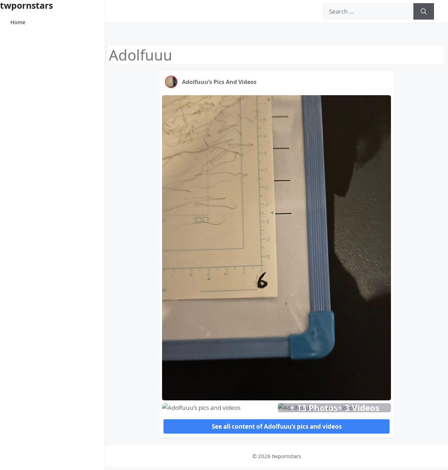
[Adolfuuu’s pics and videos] (171, 82)
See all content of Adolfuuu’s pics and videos (277, 426)
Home (17, 22)
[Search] (423, 11)
